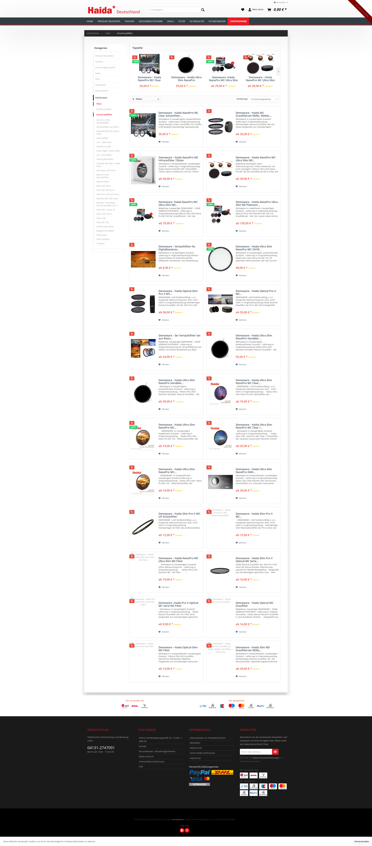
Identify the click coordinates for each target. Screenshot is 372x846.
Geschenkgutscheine (105, 67)
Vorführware (101, 97)
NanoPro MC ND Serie (107, 198)
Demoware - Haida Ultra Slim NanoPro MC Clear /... (254, 426)
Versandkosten (178, 819)
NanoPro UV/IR (103, 146)
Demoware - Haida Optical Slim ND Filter (178, 649)
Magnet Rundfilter (105, 230)
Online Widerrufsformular (151, 761)
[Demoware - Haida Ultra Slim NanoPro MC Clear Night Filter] (220, 393)
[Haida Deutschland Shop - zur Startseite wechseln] (113, 10)
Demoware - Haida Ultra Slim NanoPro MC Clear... (254, 381)
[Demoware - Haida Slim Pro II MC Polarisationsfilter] (220, 526)
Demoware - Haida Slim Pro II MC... (254, 515)
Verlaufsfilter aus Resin (107, 127)
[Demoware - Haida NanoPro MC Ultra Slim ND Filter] (143, 571)
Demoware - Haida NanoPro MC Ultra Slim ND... (260, 79)
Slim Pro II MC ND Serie (107, 194)
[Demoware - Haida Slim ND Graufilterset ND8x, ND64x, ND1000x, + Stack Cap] (220, 660)
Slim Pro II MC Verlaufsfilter (103, 121)
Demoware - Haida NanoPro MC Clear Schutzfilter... (149, 79)
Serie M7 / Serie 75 (105, 209)
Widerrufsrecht (146, 756)
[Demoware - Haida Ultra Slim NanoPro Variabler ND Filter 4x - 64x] (143, 393)
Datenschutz (196, 748)
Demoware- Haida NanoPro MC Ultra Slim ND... (223, 79)
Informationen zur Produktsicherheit (207, 737)
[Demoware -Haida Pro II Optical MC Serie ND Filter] (143, 616)
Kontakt (142, 746)
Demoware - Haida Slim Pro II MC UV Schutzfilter (179, 515)
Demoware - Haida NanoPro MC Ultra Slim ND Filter (178, 559)
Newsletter (195, 742)
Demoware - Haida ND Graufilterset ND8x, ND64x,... (254, 114)
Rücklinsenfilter (104, 109)
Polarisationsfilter (104, 159)
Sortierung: (242, 98)
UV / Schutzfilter (104, 155)
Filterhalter (100, 84)
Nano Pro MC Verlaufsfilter (102, 176)
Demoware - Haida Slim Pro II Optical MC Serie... (254, 559)
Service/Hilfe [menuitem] (281, 2)
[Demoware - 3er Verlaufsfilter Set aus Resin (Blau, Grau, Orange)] (143, 348)
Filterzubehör (101, 90)
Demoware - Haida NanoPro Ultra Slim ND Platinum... (257, 203)
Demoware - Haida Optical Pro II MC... (256, 292)
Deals (98, 73)
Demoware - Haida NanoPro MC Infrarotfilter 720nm (178, 159)
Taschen (99, 61)
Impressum (195, 758)
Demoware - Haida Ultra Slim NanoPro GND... (254, 470)
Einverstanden (362, 841)
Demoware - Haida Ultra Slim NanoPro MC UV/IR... (254, 248)
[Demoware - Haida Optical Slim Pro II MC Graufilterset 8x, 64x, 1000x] (143, 304)
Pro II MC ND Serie (105, 190)
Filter (97, 79)
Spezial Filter (102, 181)
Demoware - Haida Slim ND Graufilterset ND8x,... (253, 649)
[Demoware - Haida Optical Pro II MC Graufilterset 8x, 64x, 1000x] (220, 304)
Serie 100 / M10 (104, 214)
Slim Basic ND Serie (106, 170)
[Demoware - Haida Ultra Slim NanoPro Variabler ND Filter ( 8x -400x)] (186, 64)
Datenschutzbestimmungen (266, 757)
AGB (141, 766)
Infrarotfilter (102, 138)
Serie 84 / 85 (102, 222)
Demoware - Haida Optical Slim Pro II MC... (178, 292)
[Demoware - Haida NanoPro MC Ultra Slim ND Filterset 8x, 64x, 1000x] (260, 64)
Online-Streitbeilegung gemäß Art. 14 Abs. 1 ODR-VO (160, 739)
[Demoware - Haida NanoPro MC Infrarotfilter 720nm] (143, 170)
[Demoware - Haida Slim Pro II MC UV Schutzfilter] (143, 526)
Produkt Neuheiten (104, 55)
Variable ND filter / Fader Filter (108, 165)
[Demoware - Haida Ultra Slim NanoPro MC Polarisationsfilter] (143, 437)
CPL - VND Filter (104, 142)
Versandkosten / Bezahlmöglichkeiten (157, 751)
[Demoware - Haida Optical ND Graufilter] (220, 616)
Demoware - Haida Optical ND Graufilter (254, 604)
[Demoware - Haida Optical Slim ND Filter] (143, 660)
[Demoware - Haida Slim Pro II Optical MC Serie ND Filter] (220, 571)
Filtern (138, 99)
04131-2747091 (101, 747)
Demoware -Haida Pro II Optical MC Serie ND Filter (178, 604)
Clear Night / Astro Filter (108, 150)
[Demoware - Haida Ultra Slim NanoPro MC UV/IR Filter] (220, 259)
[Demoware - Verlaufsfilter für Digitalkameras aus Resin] (143, 259)
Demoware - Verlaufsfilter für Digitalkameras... (177, 248)
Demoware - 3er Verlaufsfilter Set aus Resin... (179, 337)
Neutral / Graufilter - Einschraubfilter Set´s (107, 204)
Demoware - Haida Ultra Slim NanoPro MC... (177, 426)
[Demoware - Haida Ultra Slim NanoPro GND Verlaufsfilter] (220, 482)
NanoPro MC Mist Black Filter (107, 132)
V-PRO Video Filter (105, 226)
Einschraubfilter (104, 114)
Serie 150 (100, 218)
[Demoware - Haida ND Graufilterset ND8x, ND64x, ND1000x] (220, 126)
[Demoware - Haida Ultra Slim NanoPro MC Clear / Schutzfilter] (220, 437)
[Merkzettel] (243, 10)
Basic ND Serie (103, 185)
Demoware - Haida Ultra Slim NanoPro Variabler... (186, 79)
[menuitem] (178, 10)
